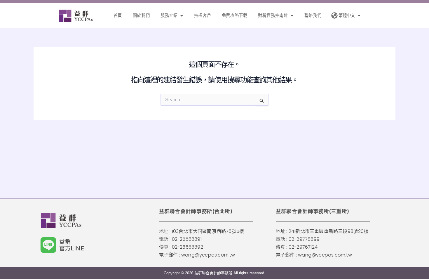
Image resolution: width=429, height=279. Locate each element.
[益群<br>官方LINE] (48, 245)
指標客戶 (202, 15)
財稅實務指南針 (273, 15)
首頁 (118, 15)
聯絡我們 (312, 15)
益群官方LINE (71, 245)
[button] (172, 15)
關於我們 (141, 15)
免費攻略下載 (234, 15)
